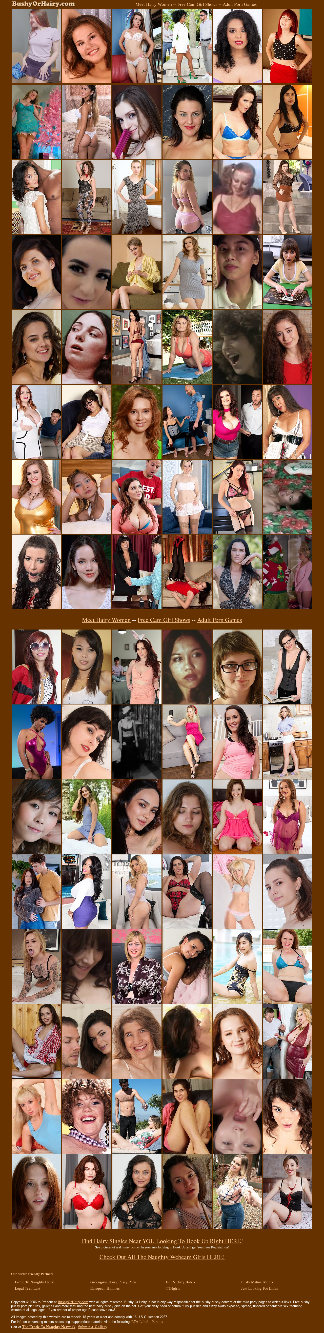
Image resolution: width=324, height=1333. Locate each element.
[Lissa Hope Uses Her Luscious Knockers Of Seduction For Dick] (36, 457)
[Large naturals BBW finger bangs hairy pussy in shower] (36, 532)
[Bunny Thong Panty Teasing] (136, 81)
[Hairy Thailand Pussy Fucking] (287, 157)
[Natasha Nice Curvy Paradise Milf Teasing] (287, 232)
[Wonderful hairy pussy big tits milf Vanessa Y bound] (36, 607)
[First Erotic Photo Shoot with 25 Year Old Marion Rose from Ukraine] (36, 382)
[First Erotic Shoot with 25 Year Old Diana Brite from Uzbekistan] (86, 852)
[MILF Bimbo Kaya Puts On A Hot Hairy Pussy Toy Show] (237, 81)
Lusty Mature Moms (257, 1281)
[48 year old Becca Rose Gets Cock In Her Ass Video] (287, 457)
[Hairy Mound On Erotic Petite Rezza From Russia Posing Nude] (136, 852)
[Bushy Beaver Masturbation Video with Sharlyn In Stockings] (187, 607)
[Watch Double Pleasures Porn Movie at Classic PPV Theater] (237, 232)
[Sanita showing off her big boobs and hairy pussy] (187, 1002)
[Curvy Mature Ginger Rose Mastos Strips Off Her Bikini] (287, 1002)
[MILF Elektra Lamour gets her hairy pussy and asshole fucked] (136, 607)
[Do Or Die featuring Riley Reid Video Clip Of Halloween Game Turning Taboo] (287, 307)
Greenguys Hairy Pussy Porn (113, 1281)
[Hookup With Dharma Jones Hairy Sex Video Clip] (86, 1077)
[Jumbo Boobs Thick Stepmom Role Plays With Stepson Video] (136, 532)
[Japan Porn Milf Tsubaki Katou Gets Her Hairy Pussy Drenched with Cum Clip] (237, 1152)
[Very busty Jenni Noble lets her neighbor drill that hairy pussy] (237, 457)
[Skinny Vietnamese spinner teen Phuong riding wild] (36, 702)
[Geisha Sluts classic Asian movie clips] (187, 702)
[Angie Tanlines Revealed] (237, 927)
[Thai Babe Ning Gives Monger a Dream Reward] (86, 532)
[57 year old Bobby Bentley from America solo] (136, 1077)
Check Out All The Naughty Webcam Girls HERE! (162, 1257)
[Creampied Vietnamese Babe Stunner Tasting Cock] (86, 702)
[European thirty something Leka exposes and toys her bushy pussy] (187, 532)
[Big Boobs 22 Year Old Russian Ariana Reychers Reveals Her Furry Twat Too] (136, 457)
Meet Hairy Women (153, 4)
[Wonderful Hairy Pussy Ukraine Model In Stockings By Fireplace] (287, 702)
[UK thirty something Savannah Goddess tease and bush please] (187, 927)
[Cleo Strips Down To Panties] (86, 457)
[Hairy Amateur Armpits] (86, 81)
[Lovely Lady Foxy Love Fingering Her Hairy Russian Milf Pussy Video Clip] (187, 777)
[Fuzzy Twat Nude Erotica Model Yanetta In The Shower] (287, 927)
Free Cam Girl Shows (197, 4)
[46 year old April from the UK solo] (136, 1002)
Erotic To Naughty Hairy (34, 1281)
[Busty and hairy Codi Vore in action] (237, 1227)
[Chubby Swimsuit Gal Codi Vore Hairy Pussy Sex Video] (136, 1152)
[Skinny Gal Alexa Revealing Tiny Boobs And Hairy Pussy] (136, 232)
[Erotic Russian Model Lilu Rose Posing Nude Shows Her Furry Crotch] (237, 607)
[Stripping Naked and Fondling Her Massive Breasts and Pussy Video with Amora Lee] (86, 927)
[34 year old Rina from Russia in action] (187, 457)
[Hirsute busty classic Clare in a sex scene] (187, 1077)
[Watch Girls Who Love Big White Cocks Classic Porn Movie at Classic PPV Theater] (237, 382)
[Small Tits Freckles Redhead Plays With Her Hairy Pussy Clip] (36, 1227)
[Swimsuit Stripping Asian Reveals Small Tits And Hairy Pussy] (237, 1002)
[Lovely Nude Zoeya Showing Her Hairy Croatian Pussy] (187, 852)
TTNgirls (173, 1288)
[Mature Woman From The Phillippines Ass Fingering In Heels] (136, 382)
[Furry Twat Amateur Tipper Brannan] (237, 702)
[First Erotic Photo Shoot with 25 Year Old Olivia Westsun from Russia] (237, 1077)
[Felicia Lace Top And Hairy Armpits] (86, 232)
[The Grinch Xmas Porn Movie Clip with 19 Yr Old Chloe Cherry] (287, 607)
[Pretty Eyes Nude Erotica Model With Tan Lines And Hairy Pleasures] (36, 307)
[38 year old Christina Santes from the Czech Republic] (136, 1227)
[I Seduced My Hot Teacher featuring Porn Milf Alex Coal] (36, 927)
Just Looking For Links (259, 1288)
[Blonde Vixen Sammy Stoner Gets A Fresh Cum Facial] (36, 1002)
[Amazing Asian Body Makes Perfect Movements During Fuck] (237, 307)
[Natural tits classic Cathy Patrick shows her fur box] (86, 1152)
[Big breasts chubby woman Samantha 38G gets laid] (287, 1077)
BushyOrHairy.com (73, 1301)
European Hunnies (105, 1288)
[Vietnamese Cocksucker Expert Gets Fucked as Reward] (36, 852)
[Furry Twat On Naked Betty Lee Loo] (136, 307)
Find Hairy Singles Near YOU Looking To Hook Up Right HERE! (162, 1241)
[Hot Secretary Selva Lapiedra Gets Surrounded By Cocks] (187, 81)
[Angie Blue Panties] (36, 1152)
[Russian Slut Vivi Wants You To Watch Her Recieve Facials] (36, 81)
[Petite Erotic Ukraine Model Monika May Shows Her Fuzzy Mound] (136, 157)
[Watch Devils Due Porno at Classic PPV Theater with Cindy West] (86, 382)
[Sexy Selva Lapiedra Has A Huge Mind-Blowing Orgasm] (36, 777)
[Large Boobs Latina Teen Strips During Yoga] (187, 382)
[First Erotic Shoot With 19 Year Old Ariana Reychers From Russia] (187, 307)
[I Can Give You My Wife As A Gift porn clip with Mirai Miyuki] (86, 1002)
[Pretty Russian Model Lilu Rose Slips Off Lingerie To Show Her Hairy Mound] (287, 1227)
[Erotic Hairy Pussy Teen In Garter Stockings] (86, 607)
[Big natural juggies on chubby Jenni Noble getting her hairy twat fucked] (287, 1152)
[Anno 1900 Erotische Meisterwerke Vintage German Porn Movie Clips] (136, 777)
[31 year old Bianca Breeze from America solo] (237, 157)
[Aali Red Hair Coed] (287, 81)
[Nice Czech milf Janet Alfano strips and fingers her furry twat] (187, 232)
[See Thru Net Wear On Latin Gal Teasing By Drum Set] (187, 1227)
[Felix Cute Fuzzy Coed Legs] (187, 1152)
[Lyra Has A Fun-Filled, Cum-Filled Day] (86, 307)
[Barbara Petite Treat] (36, 1077)
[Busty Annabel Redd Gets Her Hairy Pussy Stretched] (86, 1227)
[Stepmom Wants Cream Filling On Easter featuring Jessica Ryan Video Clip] (136, 702)
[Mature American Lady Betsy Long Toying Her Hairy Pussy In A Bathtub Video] (187, 157)
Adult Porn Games (240, 4)
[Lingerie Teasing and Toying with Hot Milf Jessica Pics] (237, 532)
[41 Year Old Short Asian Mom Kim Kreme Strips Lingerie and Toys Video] (287, 852)
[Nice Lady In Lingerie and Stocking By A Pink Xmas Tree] (36, 157)
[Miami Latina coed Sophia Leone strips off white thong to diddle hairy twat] (86, 157)
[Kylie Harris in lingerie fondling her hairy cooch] (237, 852)
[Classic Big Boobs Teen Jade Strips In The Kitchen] (287, 777)
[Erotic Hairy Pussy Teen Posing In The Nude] (287, 382)
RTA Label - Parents (147, 1321)
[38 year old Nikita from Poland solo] (86, 777)
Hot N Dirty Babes (180, 1281)
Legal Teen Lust (27, 1288)
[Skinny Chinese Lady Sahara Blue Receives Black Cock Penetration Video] (36, 232)
